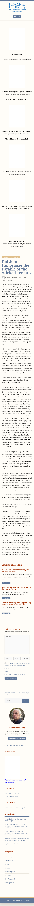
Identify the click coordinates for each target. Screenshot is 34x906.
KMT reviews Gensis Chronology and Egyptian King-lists (15, 570)
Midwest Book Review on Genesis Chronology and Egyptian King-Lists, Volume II (16, 826)
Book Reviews (9, 860)
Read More (6, 583)
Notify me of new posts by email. (15, 674)
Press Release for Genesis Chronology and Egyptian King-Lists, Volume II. (17, 839)
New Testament (14, 257)
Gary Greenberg (12, 277)
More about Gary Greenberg (17, 738)
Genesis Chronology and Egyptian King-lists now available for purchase (16, 603)
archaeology (9, 857)
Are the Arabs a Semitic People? (15, 808)
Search (25, 700)
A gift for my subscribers (12, 844)
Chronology (8, 864)
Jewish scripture (10, 872)
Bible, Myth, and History (17, 6)
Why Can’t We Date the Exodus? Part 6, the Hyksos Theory (16, 588)
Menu (17, 16)
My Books (8, 875)
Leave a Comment (7, 280)
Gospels (5, 257)
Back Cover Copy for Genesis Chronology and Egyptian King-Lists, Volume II (16, 833)
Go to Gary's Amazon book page (15, 745)
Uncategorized (9, 883)
